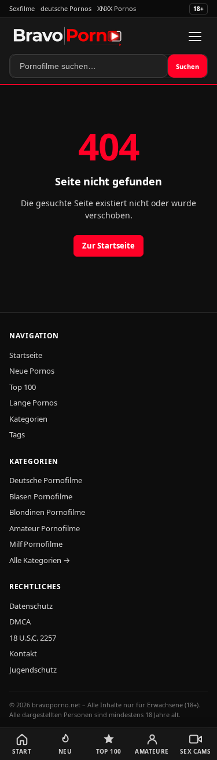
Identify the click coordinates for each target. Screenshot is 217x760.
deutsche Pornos (66, 8)
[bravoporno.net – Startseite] (67, 36)
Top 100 (22, 387)
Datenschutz (31, 606)
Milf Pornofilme (35, 544)
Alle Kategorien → (39, 560)
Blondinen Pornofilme (47, 512)
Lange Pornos (33, 402)
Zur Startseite (108, 245)
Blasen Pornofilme (40, 496)
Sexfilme (22, 8)
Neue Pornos (31, 371)
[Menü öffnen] (195, 36)
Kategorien (28, 419)
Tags (17, 434)
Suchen (187, 66)
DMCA (20, 621)
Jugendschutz (33, 669)
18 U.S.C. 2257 (32, 638)
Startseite (25, 355)
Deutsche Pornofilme (45, 480)
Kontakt (23, 653)
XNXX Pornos (116, 8)
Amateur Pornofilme (44, 528)
